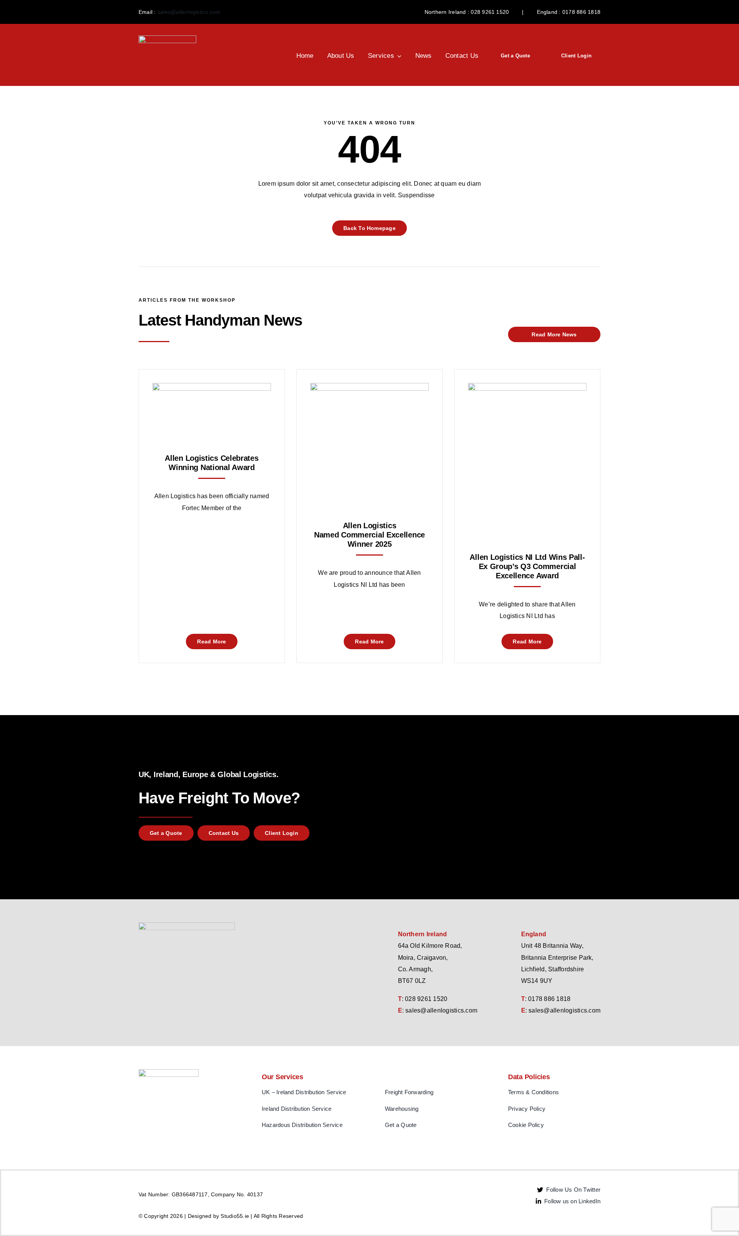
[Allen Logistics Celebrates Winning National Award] (211, 388)
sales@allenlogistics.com (189, 12)
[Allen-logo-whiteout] (167, 38)
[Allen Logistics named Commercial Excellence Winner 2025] (369, 388)
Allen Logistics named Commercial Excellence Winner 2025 (369, 534)
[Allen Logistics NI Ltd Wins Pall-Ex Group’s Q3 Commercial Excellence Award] (527, 388)
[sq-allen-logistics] (187, 925)
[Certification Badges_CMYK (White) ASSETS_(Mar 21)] (169, 1072)
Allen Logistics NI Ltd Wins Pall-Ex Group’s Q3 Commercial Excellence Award (527, 566)
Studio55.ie (235, 1216)
